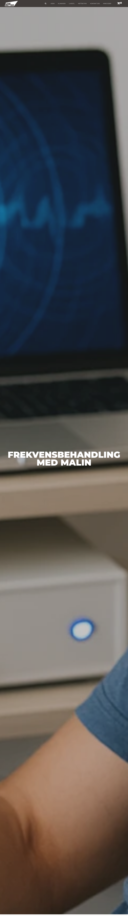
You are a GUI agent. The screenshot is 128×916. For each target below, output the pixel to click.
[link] (34, 3)
